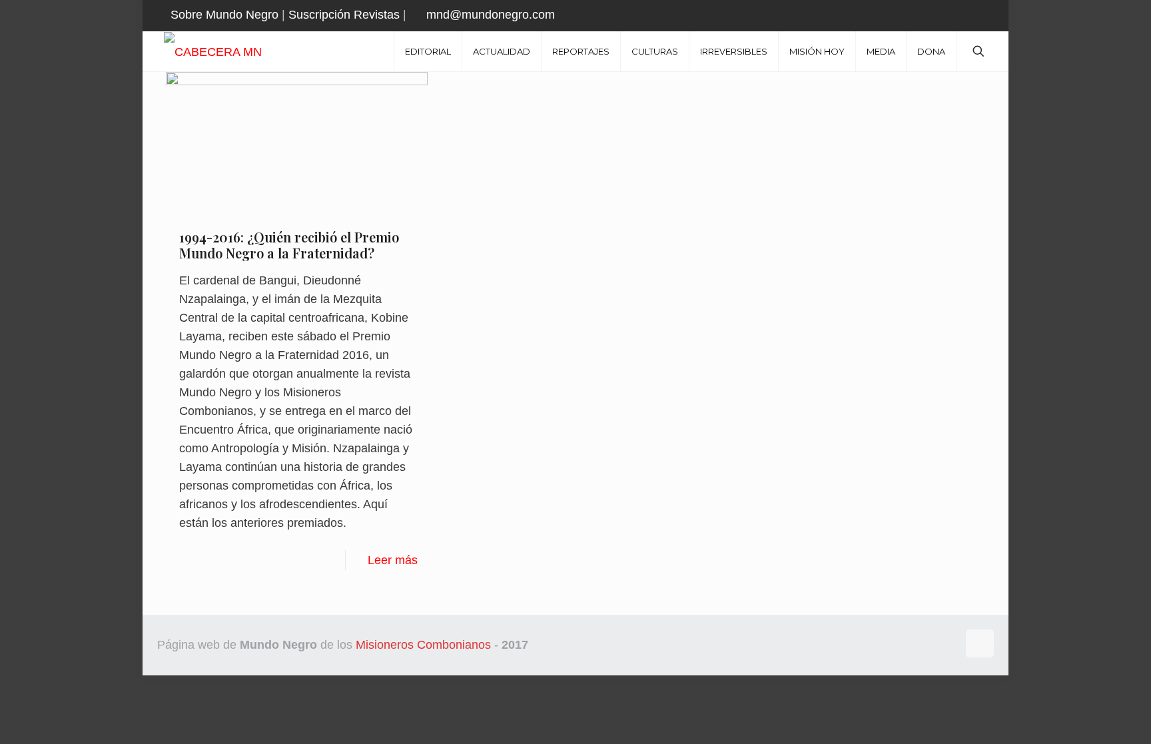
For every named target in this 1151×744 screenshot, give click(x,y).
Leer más (393, 560)
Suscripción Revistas (344, 14)
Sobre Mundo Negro (224, 14)
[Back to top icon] (980, 643)
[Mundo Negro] (236, 51)
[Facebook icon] (923, 15)
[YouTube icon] (973, 15)
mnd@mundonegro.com (490, 14)
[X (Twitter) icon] (940, 15)
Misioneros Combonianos (423, 644)
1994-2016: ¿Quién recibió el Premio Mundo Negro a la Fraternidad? (289, 245)
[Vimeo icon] (956, 15)
